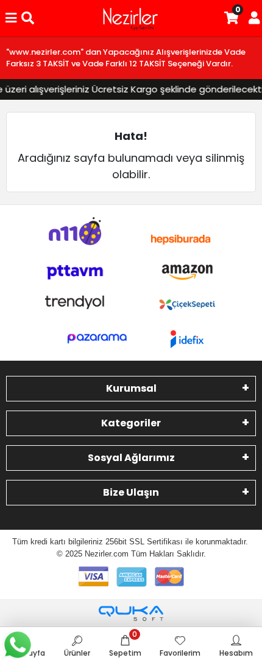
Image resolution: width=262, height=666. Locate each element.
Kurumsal (131, 388)
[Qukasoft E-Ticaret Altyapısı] (131, 613)
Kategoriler (131, 423)
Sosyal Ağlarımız (131, 458)
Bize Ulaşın (131, 492)
